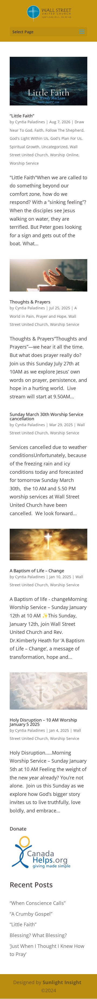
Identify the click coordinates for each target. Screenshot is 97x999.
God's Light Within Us (29, 138)
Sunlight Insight (62, 982)
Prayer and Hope (51, 316)
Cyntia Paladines (30, 121)
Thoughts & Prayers (30, 302)
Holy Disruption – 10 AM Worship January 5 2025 (43, 722)
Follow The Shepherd (65, 130)
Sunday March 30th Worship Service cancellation (46, 416)
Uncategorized (54, 146)
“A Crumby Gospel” (31, 914)
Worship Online (64, 154)
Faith (38, 130)
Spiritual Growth (24, 146)
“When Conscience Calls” (37, 903)
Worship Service (24, 163)
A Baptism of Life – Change (37, 571)
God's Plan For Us (66, 138)
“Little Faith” (22, 116)
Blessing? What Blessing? (38, 935)
